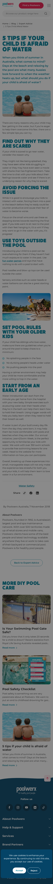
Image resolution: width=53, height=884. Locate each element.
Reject (34, 870)
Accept (19, 870)
